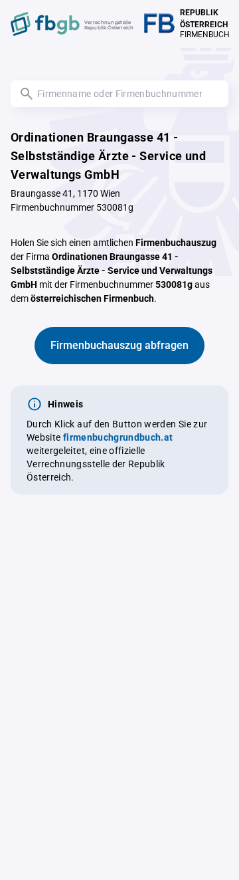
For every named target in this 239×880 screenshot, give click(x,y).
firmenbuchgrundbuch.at (118, 437)
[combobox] (119, 93)
